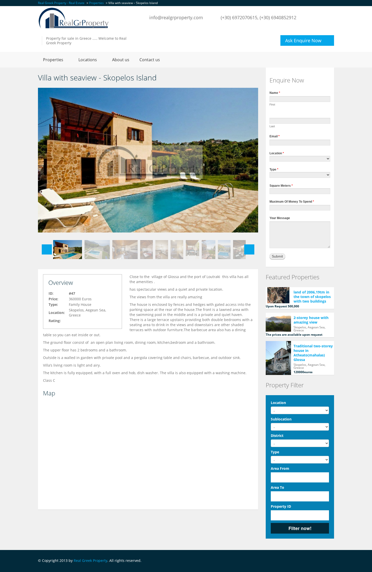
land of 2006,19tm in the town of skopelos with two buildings (312, 297)
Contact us (149, 59)
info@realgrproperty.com (176, 17)
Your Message (280, 218)
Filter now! (300, 528)
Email (275, 136)
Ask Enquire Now (303, 40)
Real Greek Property (90, 560)
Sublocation (281, 419)
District (277, 435)
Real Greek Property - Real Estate (61, 3)
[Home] (73, 17)
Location (277, 153)
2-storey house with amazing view (311, 320)
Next (249, 249)
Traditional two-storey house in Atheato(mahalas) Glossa (313, 353)
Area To (277, 487)
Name (275, 93)
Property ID (281, 506)
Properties (53, 59)
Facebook (332, 561)
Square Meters (281, 185)
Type (274, 169)
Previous (47, 249)
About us (120, 59)
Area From (280, 468)
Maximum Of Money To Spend (292, 201)
